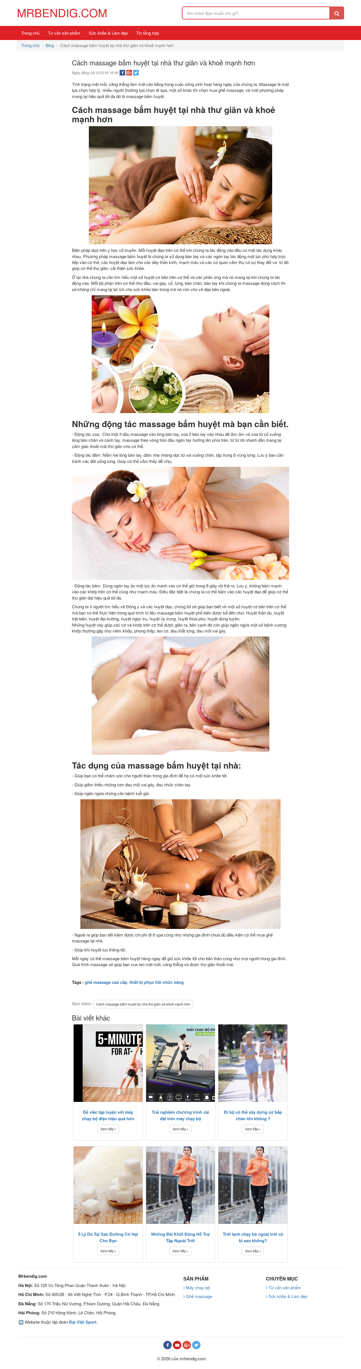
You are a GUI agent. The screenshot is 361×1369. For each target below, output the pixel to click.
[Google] (186, 1345)
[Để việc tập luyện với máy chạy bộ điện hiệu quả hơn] (108, 1063)
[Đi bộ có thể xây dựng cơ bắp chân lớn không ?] (252, 1063)
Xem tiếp (107, 1128)
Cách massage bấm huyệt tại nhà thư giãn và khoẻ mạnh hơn (143, 1004)
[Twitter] (196, 1345)
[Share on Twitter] (136, 73)
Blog (50, 45)
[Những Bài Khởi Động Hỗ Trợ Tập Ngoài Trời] (180, 1185)
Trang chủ (30, 33)
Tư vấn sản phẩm (64, 33)
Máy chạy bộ (197, 1287)
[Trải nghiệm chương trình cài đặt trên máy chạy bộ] (180, 1063)
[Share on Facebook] (122, 73)
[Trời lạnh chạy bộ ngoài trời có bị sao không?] (252, 1185)
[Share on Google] (129, 73)
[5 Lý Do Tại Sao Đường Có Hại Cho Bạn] (108, 1185)
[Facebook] (167, 1345)
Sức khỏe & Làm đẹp (108, 33)
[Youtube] (177, 1345)
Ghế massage (198, 1296)
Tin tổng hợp (147, 33)
